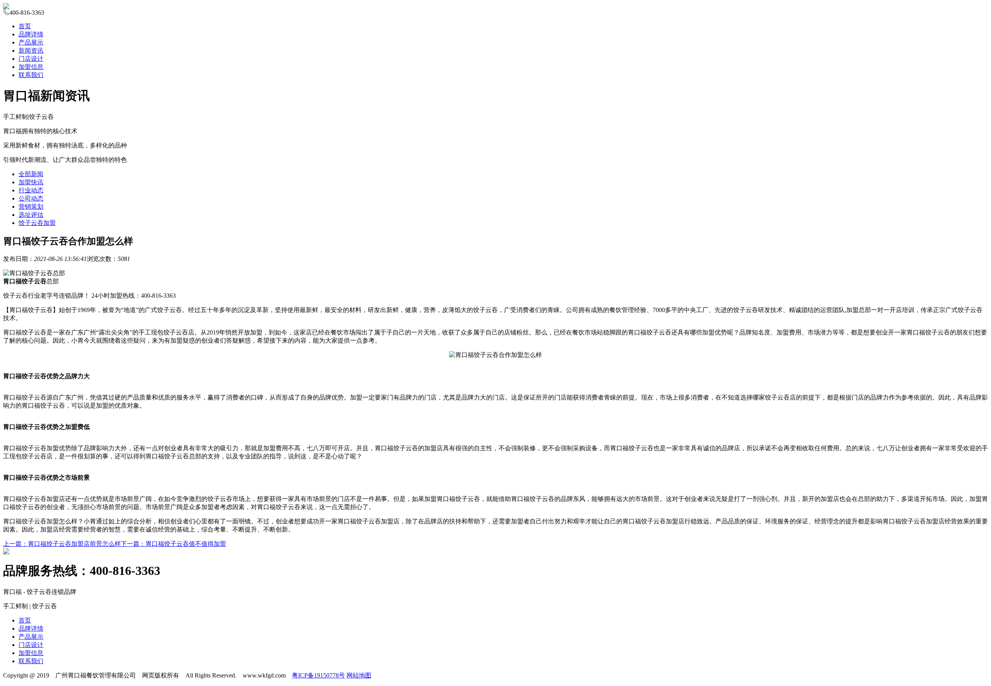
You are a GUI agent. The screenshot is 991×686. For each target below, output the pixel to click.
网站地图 (358, 675)
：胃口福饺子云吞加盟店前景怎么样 (62, 543)
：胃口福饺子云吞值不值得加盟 (173, 543)
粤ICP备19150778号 (318, 675)
